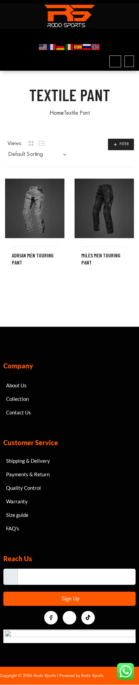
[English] (43, 46)
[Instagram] (69, 617)
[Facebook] (51, 617)
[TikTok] (88, 617)
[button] (115, 61)
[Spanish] (78, 46)
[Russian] (87, 46)
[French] (52, 46)
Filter (124, 144)
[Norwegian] (95, 46)
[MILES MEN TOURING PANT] (104, 208)
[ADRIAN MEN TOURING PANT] (34, 208)
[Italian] (69, 46)
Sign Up (70, 598)
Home (57, 113)
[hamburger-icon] (126, 34)
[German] (60, 46)
